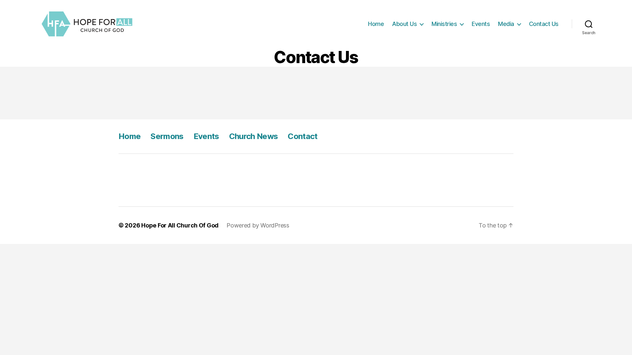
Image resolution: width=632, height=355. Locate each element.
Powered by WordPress (257, 225)
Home (376, 23)
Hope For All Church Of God (180, 225)
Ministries (444, 23)
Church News (253, 136)
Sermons (166, 136)
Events (481, 23)
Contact (302, 136)
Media (506, 23)
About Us (404, 23)
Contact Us (544, 23)
